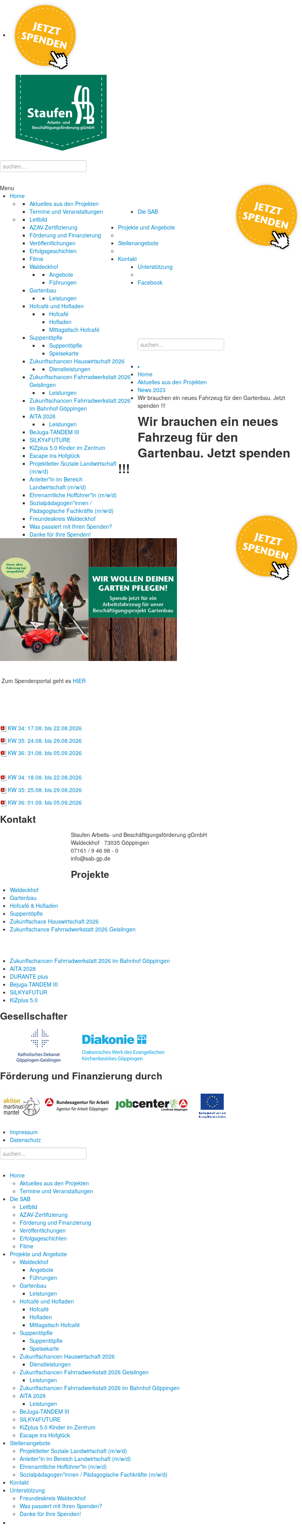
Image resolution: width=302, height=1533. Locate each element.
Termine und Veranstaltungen (56, 1191)
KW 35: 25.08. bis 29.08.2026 (45, 790)
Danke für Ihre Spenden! (50, 1514)
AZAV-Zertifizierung (44, 1214)
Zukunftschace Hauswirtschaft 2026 (54, 921)
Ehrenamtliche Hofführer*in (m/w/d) (63, 1466)
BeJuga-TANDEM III (44, 1411)
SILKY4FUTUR (28, 992)
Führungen (43, 1277)
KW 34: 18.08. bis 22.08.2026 (45, 777)
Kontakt (19, 1482)
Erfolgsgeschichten (43, 1238)
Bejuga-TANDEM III (34, 984)
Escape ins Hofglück (45, 1435)
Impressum (24, 1132)
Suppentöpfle (36, 1333)
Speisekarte (44, 1348)
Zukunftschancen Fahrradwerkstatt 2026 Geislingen (84, 1372)
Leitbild (28, 1207)
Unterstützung (27, 1490)
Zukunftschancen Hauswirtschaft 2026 (67, 1356)
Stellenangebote (30, 1443)
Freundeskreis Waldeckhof (53, 1498)
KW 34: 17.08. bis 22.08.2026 (45, 728)
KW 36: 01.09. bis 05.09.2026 (45, 802)
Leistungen (43, 1293)
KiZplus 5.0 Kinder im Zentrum (58, 1427)
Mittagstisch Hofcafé (54, 1325)
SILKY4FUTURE (40, 1419)
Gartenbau (33, 1285)
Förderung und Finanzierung (55, 1222)
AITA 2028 (33, 1396)
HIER (79, 681)
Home (145, 374)
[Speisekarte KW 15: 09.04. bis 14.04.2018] (4, 727)
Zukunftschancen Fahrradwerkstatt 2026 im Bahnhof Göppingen (100, 1388)
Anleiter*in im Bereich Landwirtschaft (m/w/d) (75, 1459)
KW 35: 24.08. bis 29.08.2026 (45, 740)
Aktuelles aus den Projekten (172, 382)
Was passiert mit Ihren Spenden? (61, 1506)
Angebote (41, 1270)
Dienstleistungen (50, 1364)
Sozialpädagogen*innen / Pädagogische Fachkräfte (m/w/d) (94, 1474)
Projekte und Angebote (38, 1254)
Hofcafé (39, 1309)
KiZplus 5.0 (24, 1000)
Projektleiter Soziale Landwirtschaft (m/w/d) (73, 1451)
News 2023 (152, 390)
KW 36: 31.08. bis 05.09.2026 (45, 753)
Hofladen (40, 1317)
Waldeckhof (34, 1262)
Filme (26, 1246)
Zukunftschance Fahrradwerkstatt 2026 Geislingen (73, 929)
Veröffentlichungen (43, 1230)
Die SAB (20, 1199)
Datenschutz (25, 1140)
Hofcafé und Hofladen (47, 1301)
